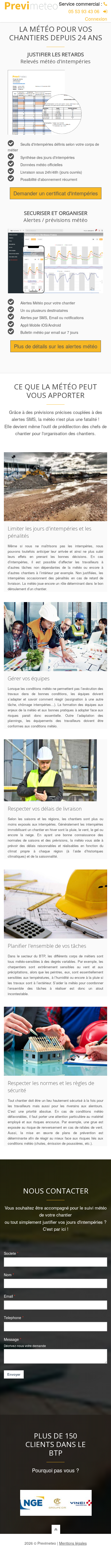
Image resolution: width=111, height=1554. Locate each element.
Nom (8, 1274)
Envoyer (13, 1374)
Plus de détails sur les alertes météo (55, 346)
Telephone (12, 1317)
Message (11, 1339)
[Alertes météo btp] (55, 261)
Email (8, 1296)
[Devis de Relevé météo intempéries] (55, 102)
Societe (10, 1253)
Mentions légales (73, 1543)
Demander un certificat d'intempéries (55, 193)
